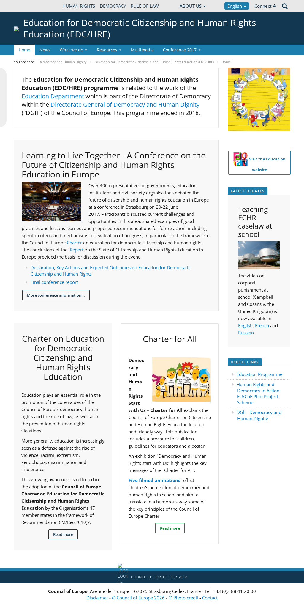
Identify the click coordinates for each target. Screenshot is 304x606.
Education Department (53, 96)
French (262, 325)
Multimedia (142, 50)
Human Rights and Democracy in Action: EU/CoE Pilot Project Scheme (259, 393)
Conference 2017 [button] (180, 50)
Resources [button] (107, 50)
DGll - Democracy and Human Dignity (259, 415)
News (44, 50)
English (235, 6)
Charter (75, 242)
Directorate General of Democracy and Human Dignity (125, 104)
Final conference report (54, 282)
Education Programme (259, 374)
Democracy (113, 6)
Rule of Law (145, 6)
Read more (63, 534)
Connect (263, 6)
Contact (210, 598)
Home (24, 50)
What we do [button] (71, 50)
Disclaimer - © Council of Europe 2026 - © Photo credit (143, 598)
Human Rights (78, 6)
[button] (152, 577)
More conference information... (56, 295)
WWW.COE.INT (29, 6)
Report (77, 250)
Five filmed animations (154, 480)
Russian (246, 333)
